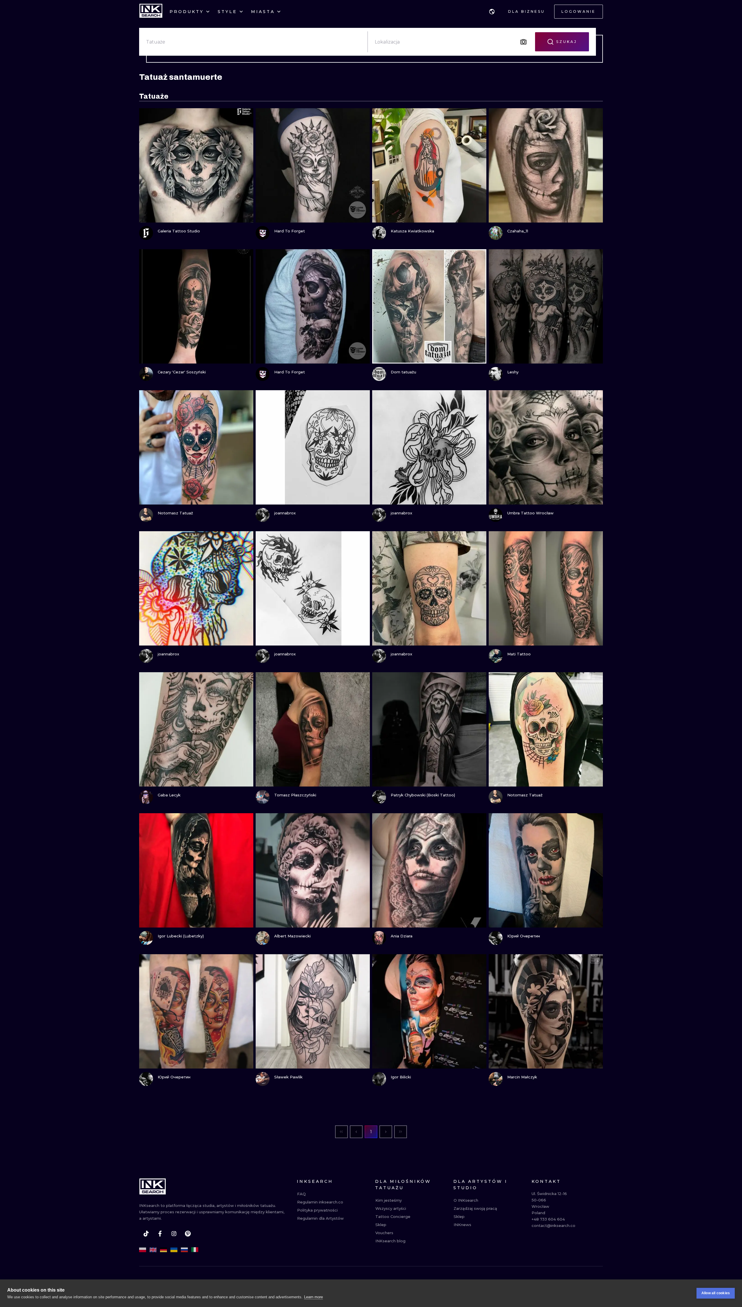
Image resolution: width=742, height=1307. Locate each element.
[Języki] (492, 12)
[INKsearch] (151, 11)
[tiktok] (146, 1234)
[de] (163, 1249)
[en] (153, 1249)
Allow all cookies (715, 1293)
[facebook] (160, 1234)
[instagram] (174, 1234)
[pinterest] (188, 1234)
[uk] (173, 1249)
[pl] (142, 1249)
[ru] (184, 1249)
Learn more (313, 1297)
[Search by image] (523, 41)
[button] (492, 12)
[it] (194, 1249)
